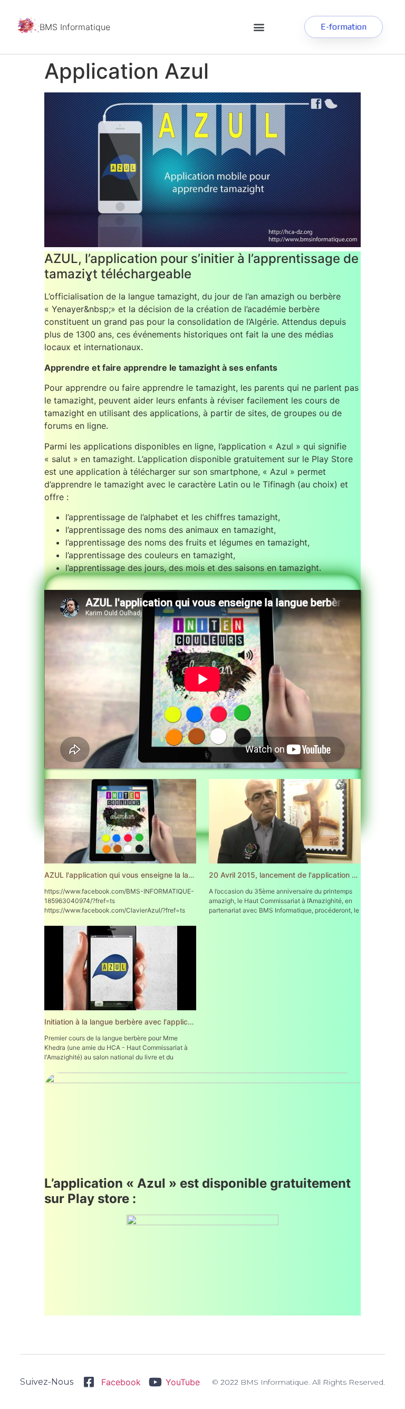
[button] (258, 27)
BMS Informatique (75, 27)
